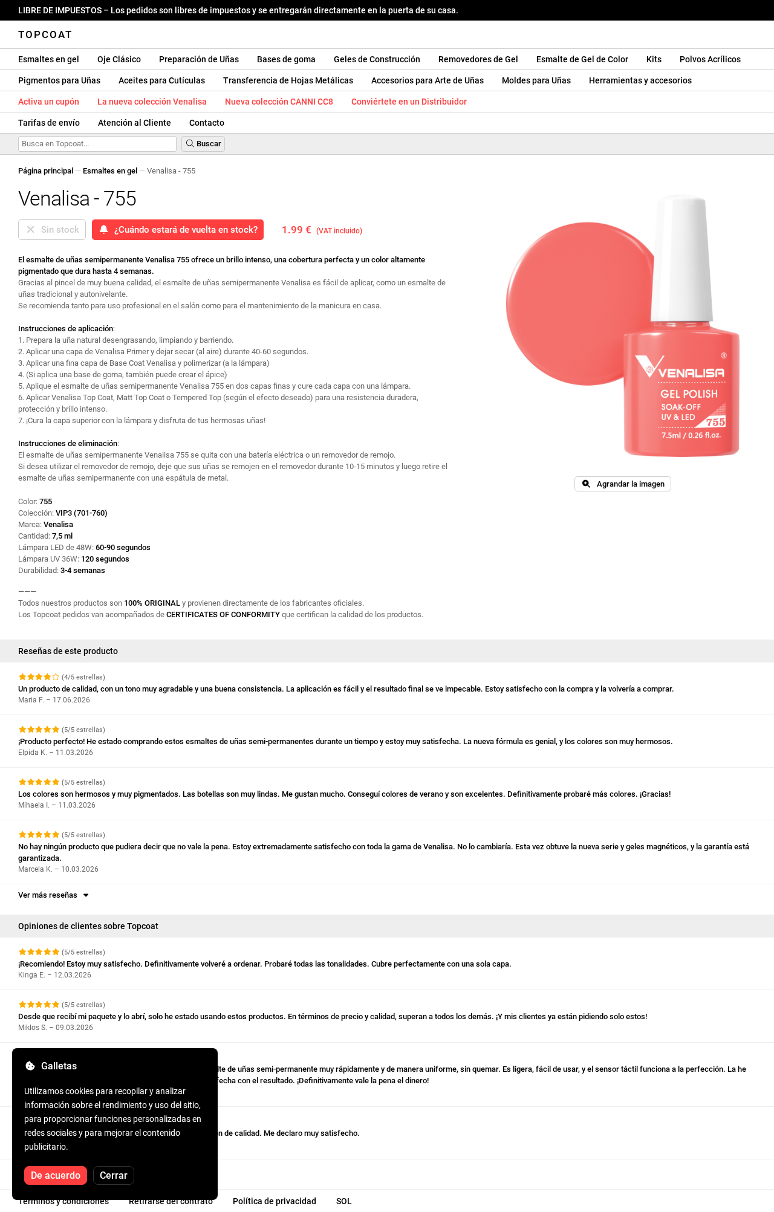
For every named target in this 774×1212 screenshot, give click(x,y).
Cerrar (114, 1175)
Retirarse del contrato (171, 1201)
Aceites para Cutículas (162, 80)
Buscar (208, 143)
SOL (344, 1201)
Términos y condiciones (63, 1201)
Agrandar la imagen (628, 483)
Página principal (45, 170)
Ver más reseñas (49, 894)
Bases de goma (286, 59)
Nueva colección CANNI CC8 (279, 101)
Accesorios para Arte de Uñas (427, 80)
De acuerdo (55, 1175)
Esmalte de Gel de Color (582, 59)
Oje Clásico (119, 59)
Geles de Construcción (377, 59)
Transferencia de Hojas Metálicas (288, 80)
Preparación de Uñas (199, 59)
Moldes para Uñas (536, 80)
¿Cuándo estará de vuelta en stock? (183, 229)
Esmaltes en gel (48, 59)
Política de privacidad (274, 1201)
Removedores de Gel (478, 59)
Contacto (206, 123)
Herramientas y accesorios (640, 80)
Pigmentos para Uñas (59, 80)
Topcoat (45, 34)
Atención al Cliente (134, 123)
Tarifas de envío (49, 123)
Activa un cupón (48, 101)
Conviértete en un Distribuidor (409, 101)
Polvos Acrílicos (710, 59)
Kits (654, 59)
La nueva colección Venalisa (152, 101)
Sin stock (57, 229)
